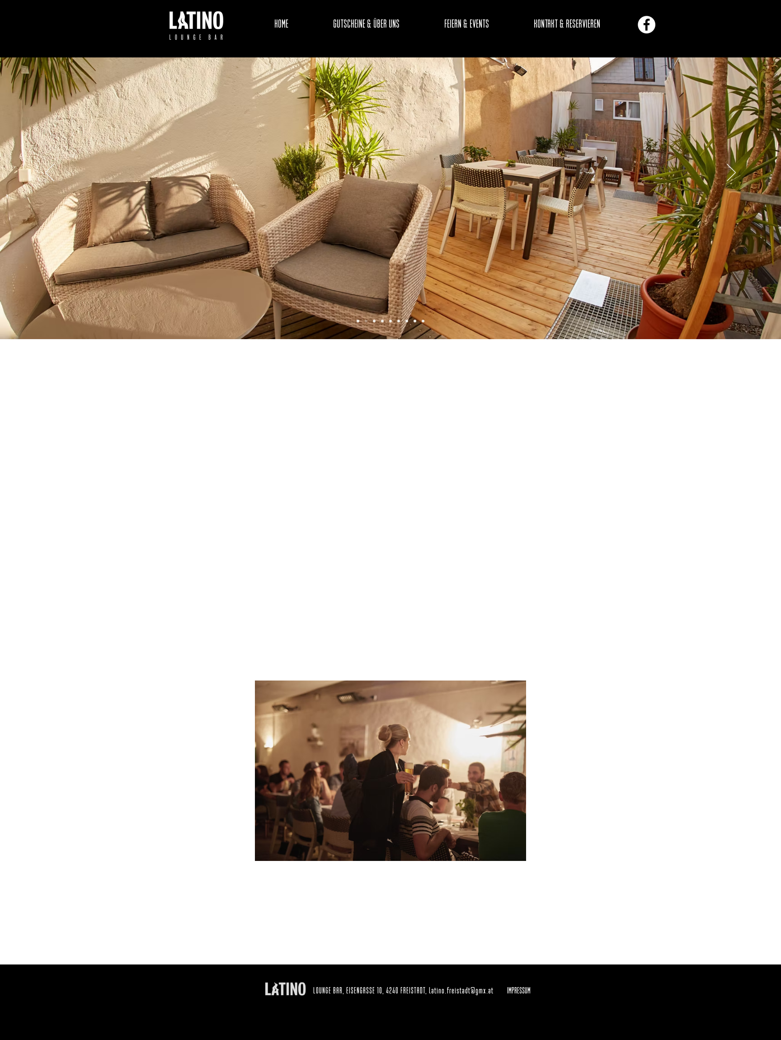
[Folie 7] (406, 321)
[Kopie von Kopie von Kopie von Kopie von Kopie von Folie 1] (398, 321)
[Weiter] (731, 173)
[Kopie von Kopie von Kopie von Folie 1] (382, 321)
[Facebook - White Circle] (646, 24)
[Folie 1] (358, 321)
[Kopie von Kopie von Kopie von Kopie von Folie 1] (390, 321)
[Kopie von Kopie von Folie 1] (374, 321)
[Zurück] (49, 173)
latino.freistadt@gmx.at (461, 991)
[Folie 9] (423, 321)
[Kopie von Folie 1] (366, 321)
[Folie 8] (415, 321)
